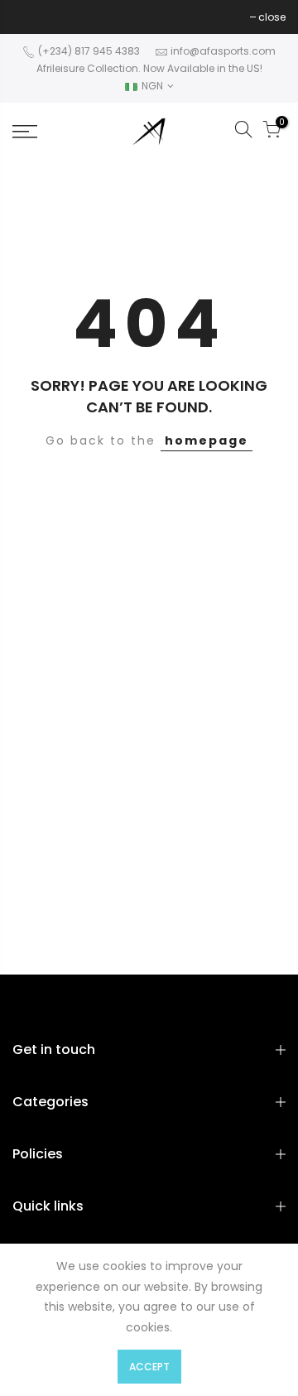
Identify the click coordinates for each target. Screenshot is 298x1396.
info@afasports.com (223, 51)
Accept (149, 1367)
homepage (206, 440)
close (34, 17)
